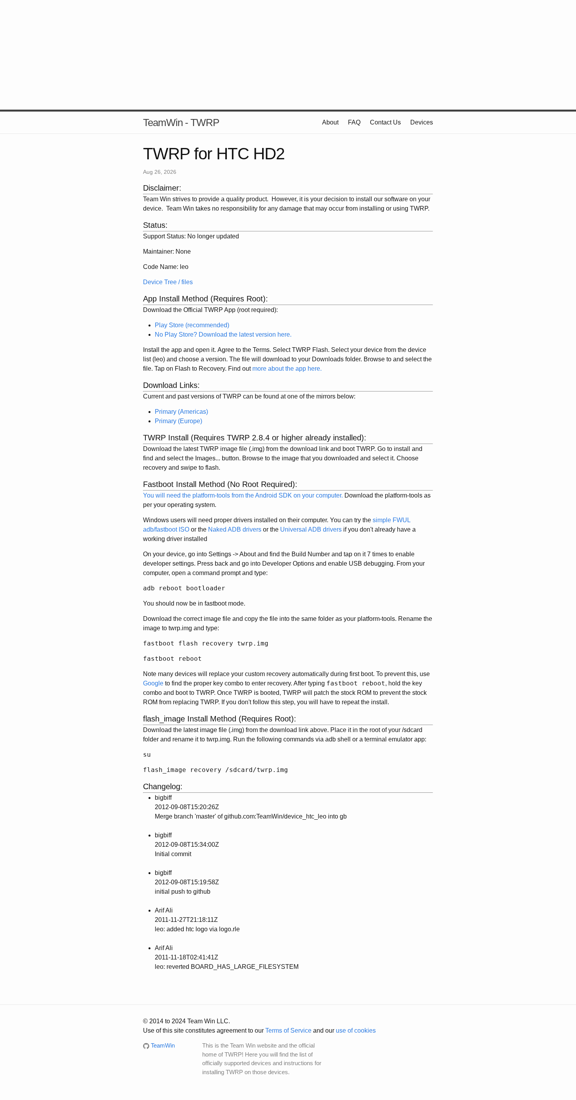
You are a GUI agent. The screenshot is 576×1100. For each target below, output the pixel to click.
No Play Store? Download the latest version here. (223, 334)
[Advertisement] (288, 55)
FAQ (354, 122)
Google (153, 683)
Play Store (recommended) (192, 325)
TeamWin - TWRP (181, 122)
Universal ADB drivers (311, 529)
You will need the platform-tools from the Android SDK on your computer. (243, 495)
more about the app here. (287, 368)
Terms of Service (288, 1030)
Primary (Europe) (178, 421)
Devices (421, 122)
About (330, 122)
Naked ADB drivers (234, 529)
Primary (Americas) (181, 411)
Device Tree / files (168, 282)
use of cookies (356, 1030)
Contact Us (385, 122)
